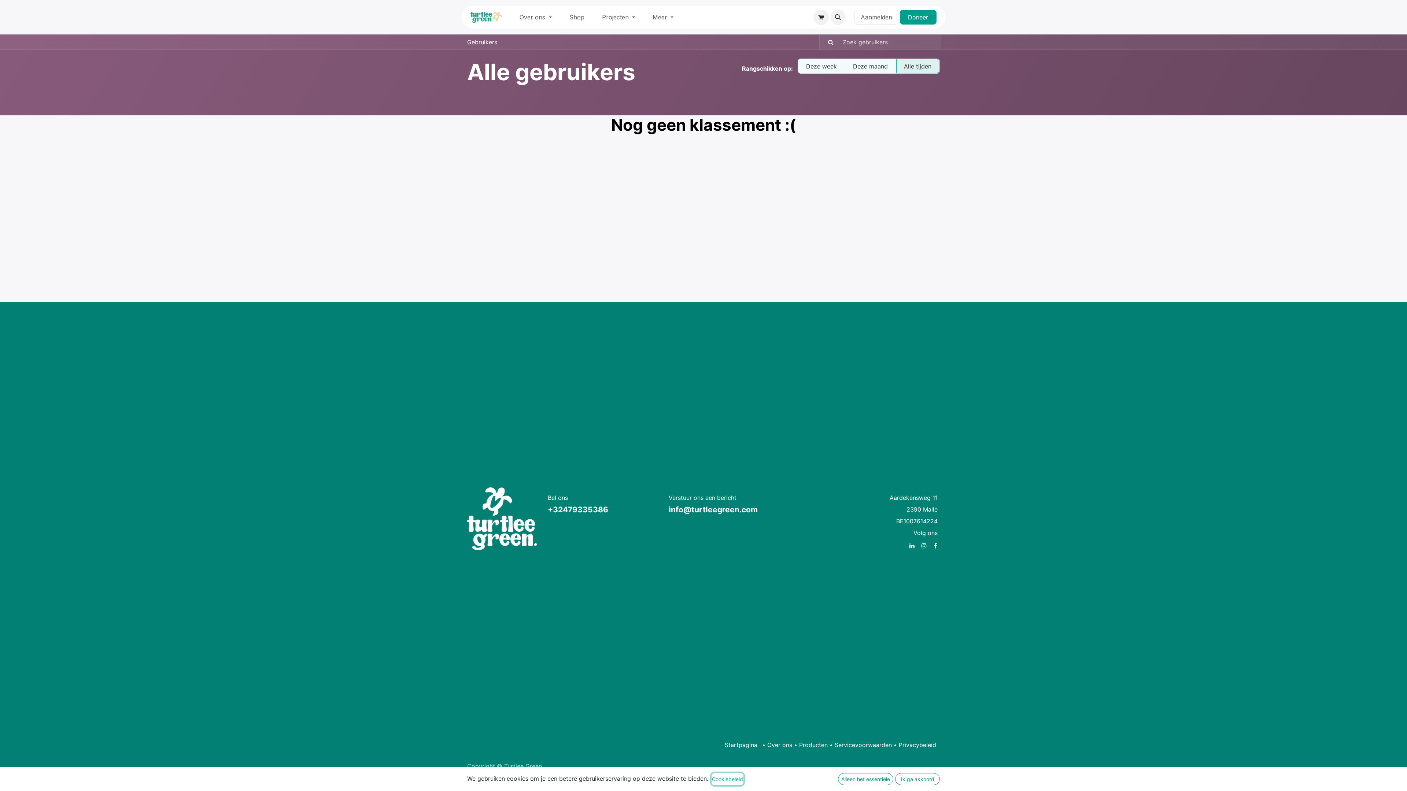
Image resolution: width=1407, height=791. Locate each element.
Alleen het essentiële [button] (865, 779)
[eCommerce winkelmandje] (821, 17)
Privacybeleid (917, 745)
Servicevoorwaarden (863, 745)
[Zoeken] (827, 42)
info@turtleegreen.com (713, 509)
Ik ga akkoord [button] (917, 779)
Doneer (918, 17)
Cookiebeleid (727, 779)
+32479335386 (578, 509)
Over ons (779, 745)
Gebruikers (482, 42)
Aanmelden (876, 17)
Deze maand (870, 66)
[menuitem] (535, 17)
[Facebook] (936, 545)
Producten (813, 745)
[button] (838, 17)
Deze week (821, 66)
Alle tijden (917, 66)
